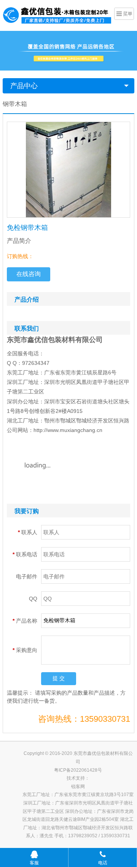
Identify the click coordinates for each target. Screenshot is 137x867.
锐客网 (78, 786)
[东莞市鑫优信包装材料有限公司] (57, 14)
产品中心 (24, 86)
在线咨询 (28, 274)
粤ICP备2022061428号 (78, 770)
